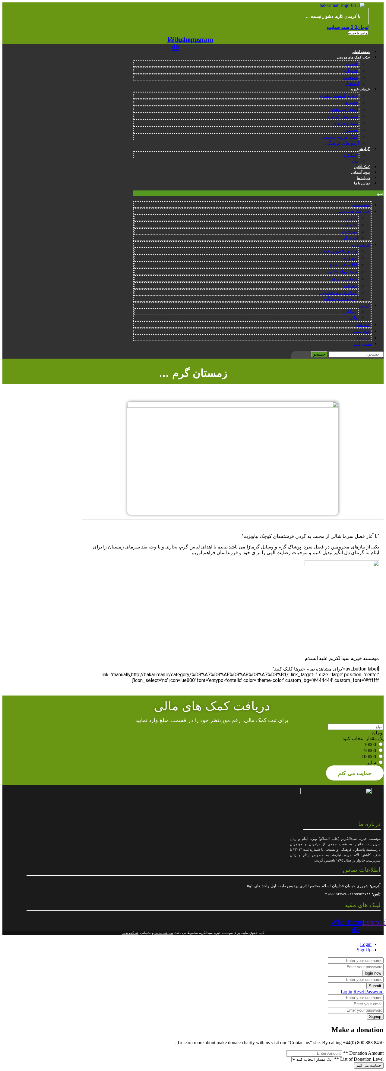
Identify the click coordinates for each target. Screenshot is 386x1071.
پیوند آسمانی (360, 172)
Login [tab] (366, 944)
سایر (371, 762)
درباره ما (363, 178)
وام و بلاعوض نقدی (339, 95)
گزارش (364, 149)
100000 (369, 756)
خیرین (352, 63)
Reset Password (368, 991)
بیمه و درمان (345, 123)
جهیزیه (351, 102)
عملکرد (350, 155)
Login (346, 991)
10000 (370, 744)
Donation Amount (363, 1053)
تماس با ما (361, 183)
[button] (358, 33)
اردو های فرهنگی (342, 143)
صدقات (350, 77)
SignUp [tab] (364, 949)
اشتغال (352, 83)
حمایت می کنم (355, 773)
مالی (354, 161)
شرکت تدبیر (130, 932)
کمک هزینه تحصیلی (339, 137)
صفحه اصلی (361, 52)
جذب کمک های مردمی (353, 57)
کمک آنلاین (362, 167)
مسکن (351, 130)
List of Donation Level (359, 1059)
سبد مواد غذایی (343, 116)
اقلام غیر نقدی (343, 109)
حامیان (351, 70)
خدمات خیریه (360, 89)
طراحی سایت (163, 932)
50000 (370, 750)
